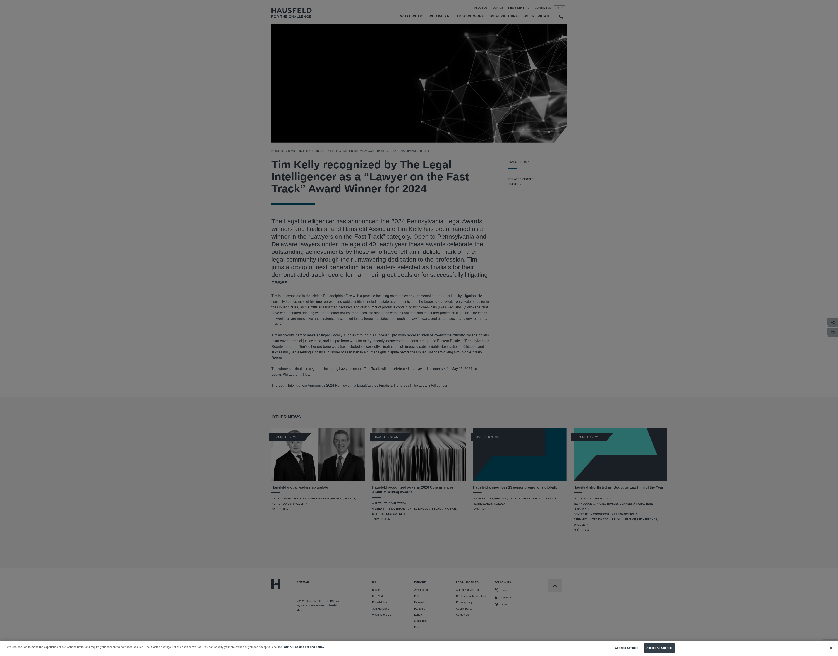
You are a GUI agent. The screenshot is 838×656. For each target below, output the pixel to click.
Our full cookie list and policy (304, 647)
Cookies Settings (626, 647)
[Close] (831, 648)
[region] (419, 648)
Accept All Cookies (659, 647)
